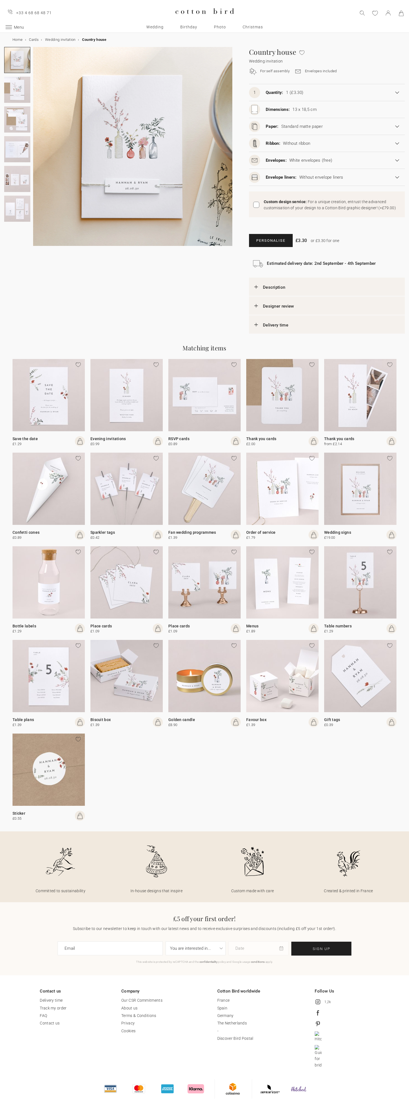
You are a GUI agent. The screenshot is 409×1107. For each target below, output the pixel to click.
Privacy (128, 1023)
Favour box (256, 719)
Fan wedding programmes (192, 532)
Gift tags (332, 719)
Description (274, 287)
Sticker (19, 813)
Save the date (25, 439)
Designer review (278, 306)
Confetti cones (26, 532)
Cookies (128, 1031)
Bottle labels (24, 626)
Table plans (23, 719)
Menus (252, 626)
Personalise (270, 240)
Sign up (321, 949)
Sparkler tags (102, 532)
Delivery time (275, 325)
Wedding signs (337, 532)
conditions (258, 961)
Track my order (53, 1008)
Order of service (261, 532)
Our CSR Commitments (141, 1000)
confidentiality (208, 961)
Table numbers (338, 626)
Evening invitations (108, 439)
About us (129, 1008)
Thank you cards (261, 439)
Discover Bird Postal (235, 1038)
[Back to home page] (204, 18)
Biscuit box (100, 719)
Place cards (101, 626)
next (36, 149)
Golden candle (181, 719)
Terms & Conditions (138, 1015)
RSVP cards (178, 439)
